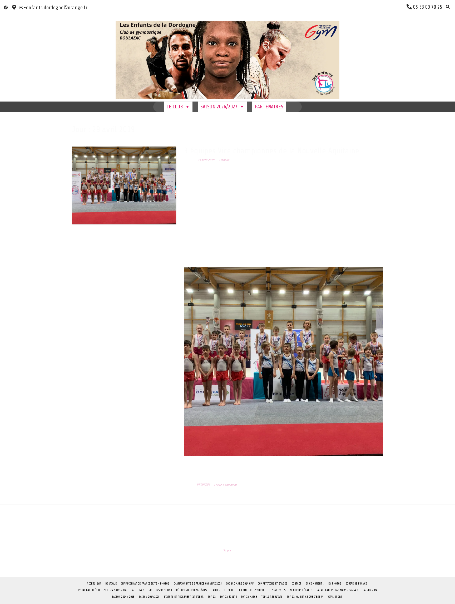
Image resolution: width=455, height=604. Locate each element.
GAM (141, 590)
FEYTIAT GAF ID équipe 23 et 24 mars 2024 (101, 590)
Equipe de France (356, 583)
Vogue (227, 550)
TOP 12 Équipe (228, 596)
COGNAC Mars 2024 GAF (240, 583)
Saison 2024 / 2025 (123, 596)
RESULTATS (203, 485)
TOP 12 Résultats (272, 596)
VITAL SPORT (335, 596)
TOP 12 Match (249, 596)
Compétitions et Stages (272, 583)
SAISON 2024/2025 (149, 596)
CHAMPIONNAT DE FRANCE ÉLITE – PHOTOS (145, 583)
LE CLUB (174, 107)
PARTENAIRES (269, 107)
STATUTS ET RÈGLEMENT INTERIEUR (184, 596)
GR (150, 590)
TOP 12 (212, 596)
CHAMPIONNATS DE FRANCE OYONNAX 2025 (198, 583)
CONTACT (296, 583)
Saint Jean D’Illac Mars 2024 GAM (337, 590)
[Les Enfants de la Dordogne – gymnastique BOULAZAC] (227, 57)
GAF (133, 590)
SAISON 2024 (370, 590)
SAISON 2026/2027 (219, 107)
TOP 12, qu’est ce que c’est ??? (305, 596)
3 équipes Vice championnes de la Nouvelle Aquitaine (271, 150)
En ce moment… (314, 583)
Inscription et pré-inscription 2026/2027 (181, 590)
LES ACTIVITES (277, 590)
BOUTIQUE (111, 583)
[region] (283, 361)
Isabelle (224, 160)
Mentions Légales (301, 590)
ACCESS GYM (94, 583)
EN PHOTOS (334, 583)
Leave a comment (225, 485)
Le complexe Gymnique (251, 590)
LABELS (215, 590)
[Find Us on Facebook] (6, 7)
